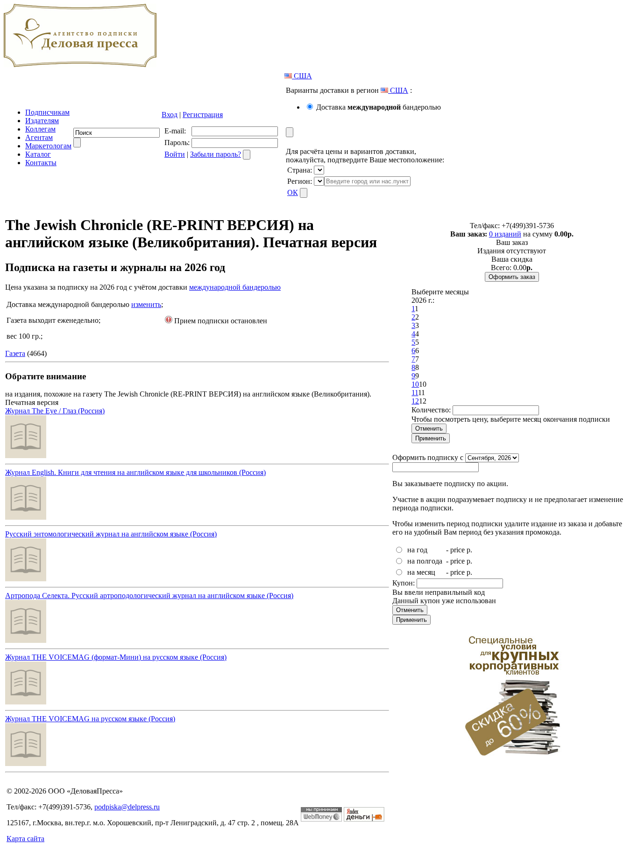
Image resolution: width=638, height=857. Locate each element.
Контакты (41, 163)
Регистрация (203, 114)
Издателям (42, 121)
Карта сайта (25, 839)
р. (469, 550)
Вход (169, 114)
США (302, 76)
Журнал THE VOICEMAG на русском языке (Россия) (90, 719)
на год (417, 550)
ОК (292, 192)
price (457, 550)
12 (415, 401)
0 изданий (505, 234)
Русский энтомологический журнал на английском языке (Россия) (111, 534)
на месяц (421, 572)
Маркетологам (48, 146)
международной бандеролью (235, 287)
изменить (146, 304)
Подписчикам (47, 112)
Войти (174, 154)
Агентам (39, 137)
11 (414, 393)
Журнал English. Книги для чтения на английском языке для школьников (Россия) (135, 472)
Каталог (38, 154)
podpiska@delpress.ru (127, 807)
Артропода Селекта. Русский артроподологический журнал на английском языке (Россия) (149, 595)
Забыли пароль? (215, 154)
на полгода (424, 561)
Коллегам (40, 129)
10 (415, 384)
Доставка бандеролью (378, 107)
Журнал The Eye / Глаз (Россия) (55, 411)
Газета (15, 353)
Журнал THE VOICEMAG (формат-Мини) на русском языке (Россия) (116, 657)
